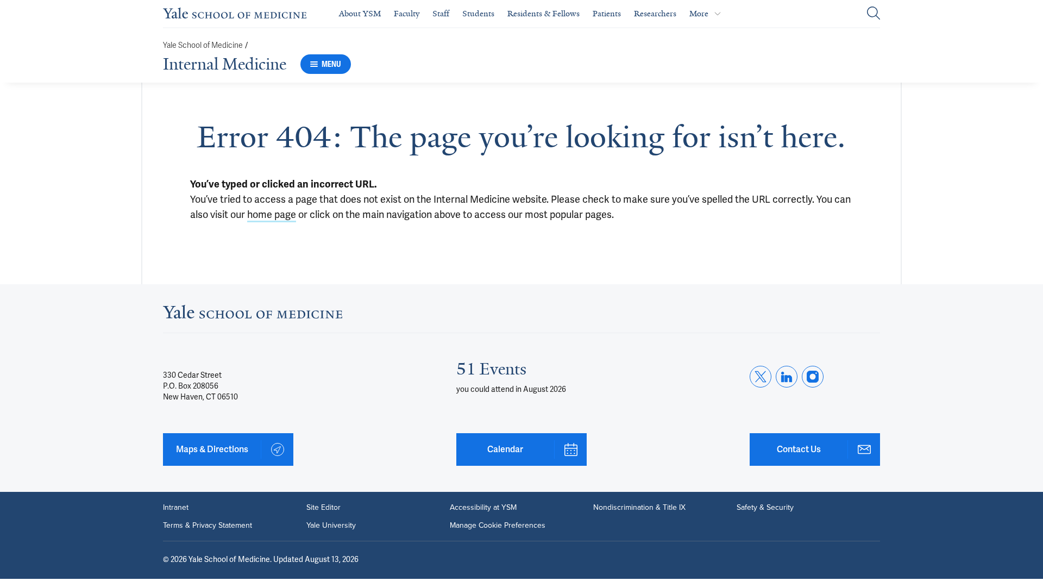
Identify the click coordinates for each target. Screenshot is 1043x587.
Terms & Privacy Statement (207, 525)
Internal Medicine (224, 64)
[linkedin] (786, 377)
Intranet (176, 507)
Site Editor (323, 507)
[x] (760, 377)
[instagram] (813, 377)
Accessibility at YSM (483, 507)
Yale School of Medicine (203, 45)
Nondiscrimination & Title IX (639, 507)
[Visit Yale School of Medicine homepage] (252, 315)
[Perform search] (873, 14)
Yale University (331, 525)
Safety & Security (765, 507)
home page (271, 215)
